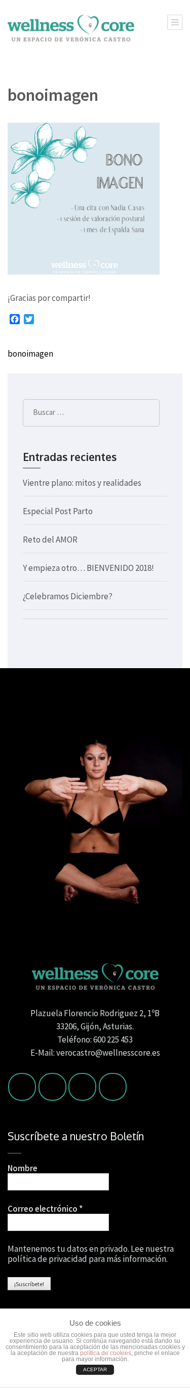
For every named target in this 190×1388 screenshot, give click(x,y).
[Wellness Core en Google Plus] (113, 1087)
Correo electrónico (45, 1209)
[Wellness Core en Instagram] (82, 1087)
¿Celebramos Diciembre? (67, 596)
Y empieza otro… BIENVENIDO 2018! (88, 567)
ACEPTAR (95, 1369)
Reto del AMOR (50, 539)
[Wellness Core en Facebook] (22, 1087)
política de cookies (105, 1353)
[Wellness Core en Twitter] (52, 1087)
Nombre (22, 1168)
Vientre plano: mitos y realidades (82, 482)
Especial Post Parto (58, 511)
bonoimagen (30, 353)
